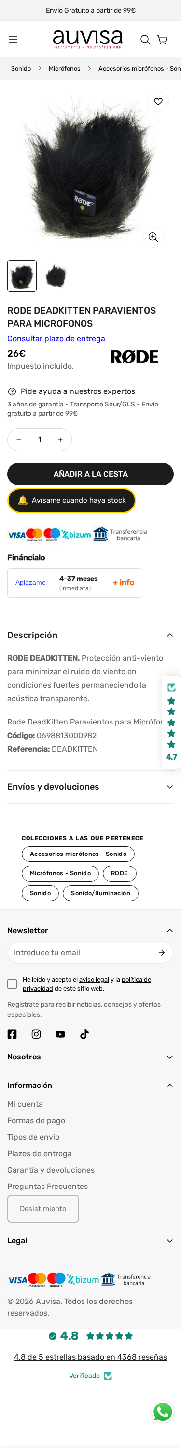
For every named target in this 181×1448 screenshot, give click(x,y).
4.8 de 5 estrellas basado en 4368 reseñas (90, 1356)
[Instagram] (36, 1034)
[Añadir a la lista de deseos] (158, 101)
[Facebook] (12, 1034)
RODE (119, 873)
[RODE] (112, 366)
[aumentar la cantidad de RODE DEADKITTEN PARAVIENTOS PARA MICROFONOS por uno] (60, 440)
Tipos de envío (33, 1137)
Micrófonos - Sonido (60, 873)
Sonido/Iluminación (100, 893)
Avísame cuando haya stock (71, 500)
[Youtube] (60, 1034)
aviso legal (94, 979)
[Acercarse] (153, 237)
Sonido (21, 68)
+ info (123, 582)
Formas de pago (36, 1120)
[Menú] (13, 39)
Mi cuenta (25, 1104)
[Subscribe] (162, 952)
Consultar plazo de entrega (56, 338)
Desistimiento (43, 1208)
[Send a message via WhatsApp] (163, 1412)
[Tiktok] (84, 1034)
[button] (145, 39)
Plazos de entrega (39, 1153)
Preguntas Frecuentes (47, 1186)
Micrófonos (65, 68)
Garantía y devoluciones (51, 1169)
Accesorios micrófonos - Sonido (78, 853)
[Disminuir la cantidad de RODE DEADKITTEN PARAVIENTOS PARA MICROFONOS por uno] (19, 440)
